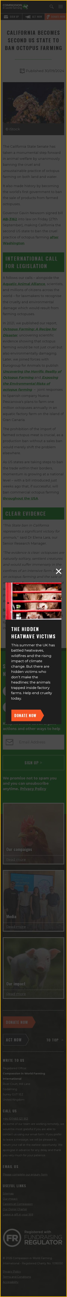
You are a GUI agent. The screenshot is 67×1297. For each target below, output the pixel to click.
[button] (58, 571)
